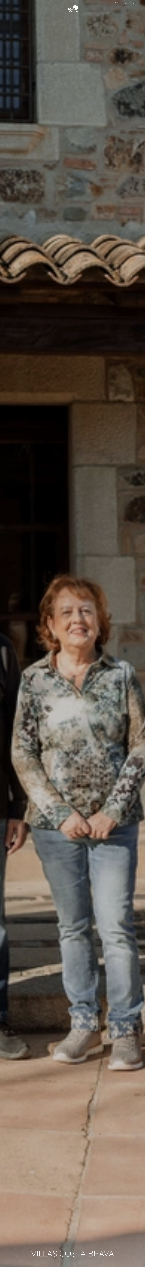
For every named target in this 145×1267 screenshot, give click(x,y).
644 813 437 (126, 3)
